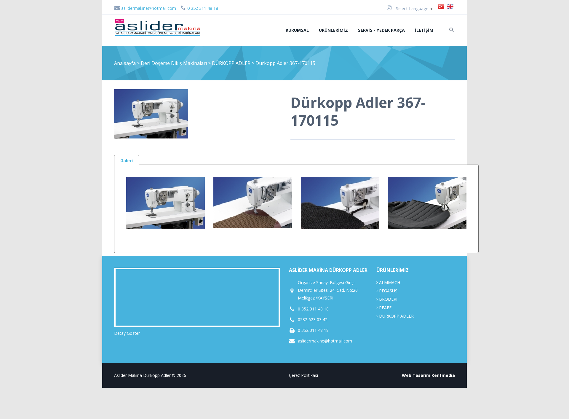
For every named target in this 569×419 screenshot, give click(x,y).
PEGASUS (387, 291)
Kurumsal (297, 30)
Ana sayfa (125, 63)
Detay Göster (127, 333)
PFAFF (384, 307)
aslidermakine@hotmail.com (148, 8)
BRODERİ (387, 299)
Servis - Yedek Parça (381, 30)
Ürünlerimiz (333, 30)
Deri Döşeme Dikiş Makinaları (174, 63)
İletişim (424, 30)
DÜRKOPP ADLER (232, 63)
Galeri (126, 160)
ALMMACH (389, 282)
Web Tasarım (416, 375)
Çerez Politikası (303, 375)
